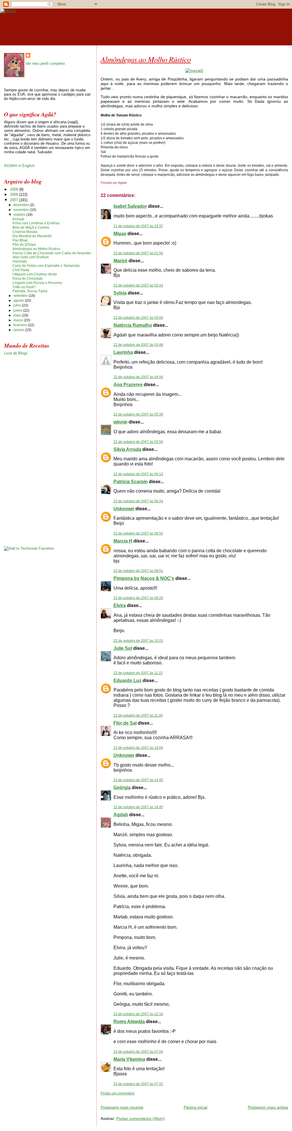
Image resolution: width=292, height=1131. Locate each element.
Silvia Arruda (127, 449)
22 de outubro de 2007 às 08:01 (138, 571)
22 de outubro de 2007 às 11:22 (138, 673)
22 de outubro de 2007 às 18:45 (138, 807)
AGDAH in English (19, 166)
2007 (14, 200)
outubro (19, 215)
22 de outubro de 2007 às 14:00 (138, 748)
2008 (14, 194)
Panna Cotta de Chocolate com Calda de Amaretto (52, 253)
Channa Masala (25, 231)
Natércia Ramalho (132, 325)
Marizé (120, 260)
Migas (119, 233)
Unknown (123, 508)
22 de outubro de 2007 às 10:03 (138, 641)
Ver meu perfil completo (45, 63)
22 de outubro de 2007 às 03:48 (138, 345)
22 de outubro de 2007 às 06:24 (138, 501)
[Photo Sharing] (194, 70)
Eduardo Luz (127, 680)
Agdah (120, 814)
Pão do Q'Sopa (24, 244)
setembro (21, 296)
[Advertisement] (167, 1098)
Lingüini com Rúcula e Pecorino (37, 283)
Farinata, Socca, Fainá (30, 291)
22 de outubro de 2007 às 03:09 (138, 318)
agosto (19, 301)
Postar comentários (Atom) (140, 1118)
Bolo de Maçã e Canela (31, 227)
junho (18, 311)
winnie (120, 422)
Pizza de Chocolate (28, 278)
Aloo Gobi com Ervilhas (31, 257)
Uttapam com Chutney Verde (35, 274)
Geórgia (122, 787)
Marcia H (122, 541)
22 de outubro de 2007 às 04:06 (138, 377)
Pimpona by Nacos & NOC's (143, 578)
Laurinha (123, 352)
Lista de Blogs (16, 353)
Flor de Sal (125, 723)
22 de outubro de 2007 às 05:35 (138, 414)
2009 (14, 189)
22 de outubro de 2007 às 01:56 (138, 253)
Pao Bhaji (20, 240)
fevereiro (20, 325)
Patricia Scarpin (130, 481)
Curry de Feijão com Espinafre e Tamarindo (46, 265)
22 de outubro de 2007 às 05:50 (138, 442)
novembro (21, 210)
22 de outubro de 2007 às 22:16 (138, 1014)
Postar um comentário (118, 1093)
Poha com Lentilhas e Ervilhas (36, 223)
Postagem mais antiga (268, 1107)
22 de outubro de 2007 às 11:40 (138, 715)
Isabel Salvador (130, 206)
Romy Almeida (129, 1021)
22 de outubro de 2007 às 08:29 (138, 598)
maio (17, 315)
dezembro (21, 205)
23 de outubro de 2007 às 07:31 (138, 1084)
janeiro (19, 330)
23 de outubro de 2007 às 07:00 (138, 1052)
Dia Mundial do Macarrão (32, 236)
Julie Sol (122, 648)
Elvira (119, 605)
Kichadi (18, 219)
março (18, 320)
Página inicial (195, 1107)
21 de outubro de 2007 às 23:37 (138, 226)
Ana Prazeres (128, 384)
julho (17, 305)
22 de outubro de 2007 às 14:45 (138, 780)
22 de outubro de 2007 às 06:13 (138, 474)
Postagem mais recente (122, 1107)
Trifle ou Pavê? (24, 287)
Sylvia (120, 293)
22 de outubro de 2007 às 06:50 (138, 533)
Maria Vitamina (129, 1059)
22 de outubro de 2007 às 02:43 (138, 285)
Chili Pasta (21, 270)
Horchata (20, 261)
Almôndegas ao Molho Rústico (146, 59)
